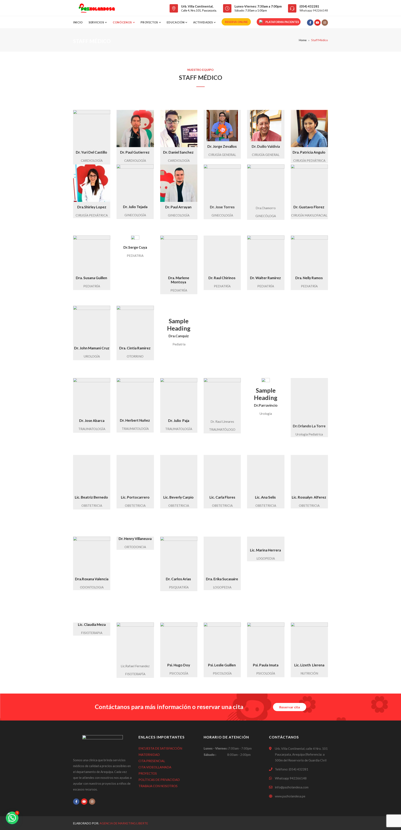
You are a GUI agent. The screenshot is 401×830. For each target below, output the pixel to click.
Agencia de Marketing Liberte (124, 823)
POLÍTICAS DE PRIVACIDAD (159, 780)
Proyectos (150, 22)
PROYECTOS (147, 773)
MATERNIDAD (149, 754)
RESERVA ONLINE (236, 22)
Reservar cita (289, 707)
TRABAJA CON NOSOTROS (158, 786)
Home (303, 40)
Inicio (78, 22)
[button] (12, 818)
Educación (176, 22)
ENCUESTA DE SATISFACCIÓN (160, 748)
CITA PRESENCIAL (151, 761)
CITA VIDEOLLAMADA (154, 767)
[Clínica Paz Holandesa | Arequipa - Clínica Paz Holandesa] (96, 8)
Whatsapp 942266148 (313, 10)
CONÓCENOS (123, 22)
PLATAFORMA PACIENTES (282, 22)
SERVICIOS (97, 22)
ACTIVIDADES (203, 22)
